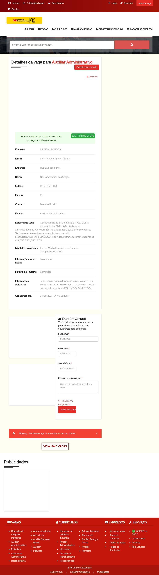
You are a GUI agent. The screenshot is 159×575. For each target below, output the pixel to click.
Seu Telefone (65, 363)
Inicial (30, 29)
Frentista (37, 550)
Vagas (44, 29)
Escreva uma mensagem (70, 378)
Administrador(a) (42, 531)
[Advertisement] (80, 105)
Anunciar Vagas (83, 29)
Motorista (16, 549)
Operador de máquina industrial (17, 534)
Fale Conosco (138, 546)
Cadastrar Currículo (110, 29)
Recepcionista (18, 560)
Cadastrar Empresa (141, 29)
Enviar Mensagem (68, 409)
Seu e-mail (63, 348)
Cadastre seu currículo (86, 67)
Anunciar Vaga (117, 531)
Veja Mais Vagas (55, 446)
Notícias (136, 542)
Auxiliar (37, 546)
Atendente (39, 535)
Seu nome (63, 334)
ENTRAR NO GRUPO (84, 136)
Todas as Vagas (118, 542)
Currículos (60, 29)
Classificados (138, 538)
